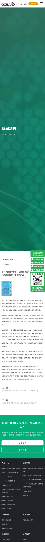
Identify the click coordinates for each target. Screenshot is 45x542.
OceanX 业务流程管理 (8, 504)
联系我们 (25, 540)
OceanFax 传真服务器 (8, 481)
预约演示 (22, 449)
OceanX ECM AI (6, 509)
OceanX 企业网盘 (7, 477)
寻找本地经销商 (6, 520)
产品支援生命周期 (28, 520)
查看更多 (25, 495)
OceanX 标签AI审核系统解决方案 (32, 480)
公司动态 (6, 264)
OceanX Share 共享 (8, 496)
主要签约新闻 (8, 260)
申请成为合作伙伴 (7, 528)
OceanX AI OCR (6, 485)
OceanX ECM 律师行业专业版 (11, 468)
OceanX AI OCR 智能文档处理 (31, 476)
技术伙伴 (4, 524)
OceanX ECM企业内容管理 (10, 473)
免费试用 (33, 4)
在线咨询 (22, 442)
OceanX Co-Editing (7, 500)
